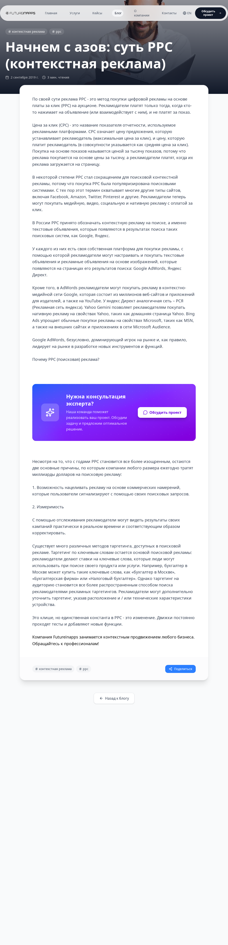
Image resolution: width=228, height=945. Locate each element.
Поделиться (183, 669)
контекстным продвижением (131, 637)
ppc (58, 31)
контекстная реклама (28, 31)
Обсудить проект (165, 412)
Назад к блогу (117, 698)
